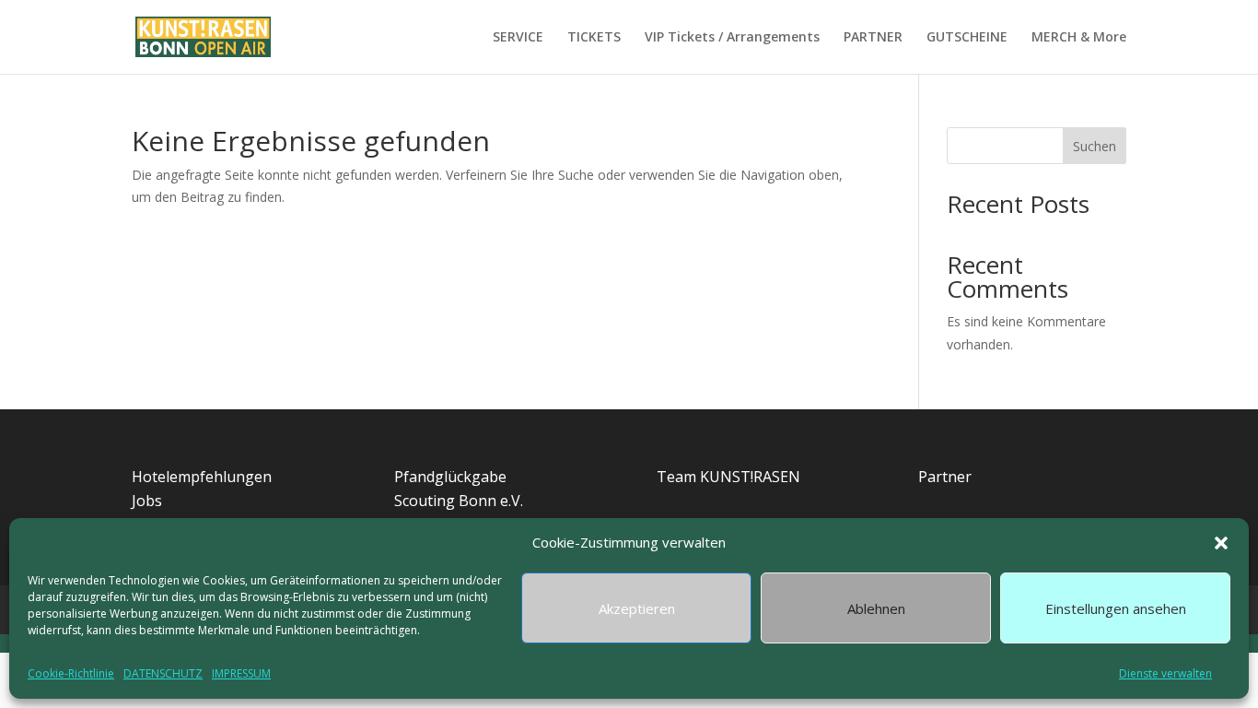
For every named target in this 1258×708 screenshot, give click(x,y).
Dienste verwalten (1165, 673)
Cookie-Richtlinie (71, 673)
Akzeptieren (637, 608)
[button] (1221, 543)
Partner (945, 476)
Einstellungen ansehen (1115, 608)
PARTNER (873, 37)
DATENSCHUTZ (163, 673)
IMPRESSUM (241, 673)
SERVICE (518, 37)
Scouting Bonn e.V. (458, 500)
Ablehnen (876, 608)
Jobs (147, 500)
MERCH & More (1078, 37)
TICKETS (594, 37)
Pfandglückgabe (450, 476)
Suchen (1094, 146)
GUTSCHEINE (967, 37)
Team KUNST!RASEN (728, 476)
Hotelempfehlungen (202, 476)
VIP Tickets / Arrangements (732, 37)
